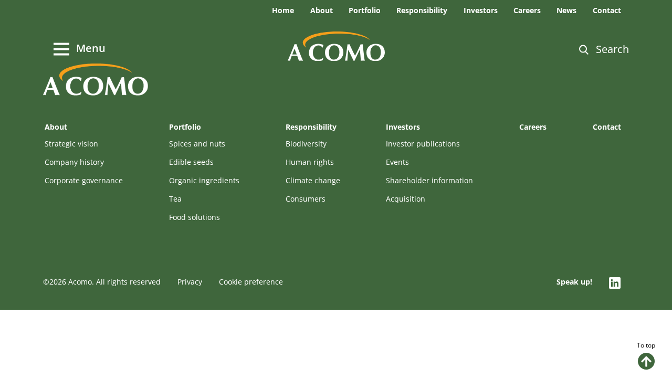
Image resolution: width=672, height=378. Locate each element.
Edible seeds (191, 162)
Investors (481, 10)
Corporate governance (84, 180)
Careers (527, 10)
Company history (74, 162)
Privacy (189, 282)
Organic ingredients (204, 180)
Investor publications (423, 144)
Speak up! (574, 282)
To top (646, 345)
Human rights (310, 162)
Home (283, 10)
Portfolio (365, 10)
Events (397, 162)
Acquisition (405, 199)
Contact (607, 10)
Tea (175, 199)
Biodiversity (306, 144)
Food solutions (194, 217)
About (321, 10)
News (566, 10)
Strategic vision (71, 144)
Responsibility (421, 10)
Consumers (306, 199)
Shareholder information (429, 180)
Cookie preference (251, 282)
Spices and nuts (197, 144)
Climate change (313, 180)
